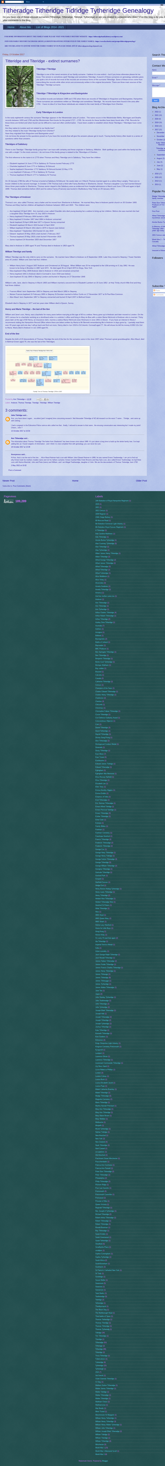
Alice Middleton (101, 576)
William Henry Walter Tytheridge (107, 1425)
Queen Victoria (100, 1204)
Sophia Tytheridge (102, 1257)
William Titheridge (102, 1441)
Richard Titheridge (102, 1214)
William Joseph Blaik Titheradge (107, 1431)
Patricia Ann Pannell (102, 1168)
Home (11, 27)
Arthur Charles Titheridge (104, 612)
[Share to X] (43, 399)
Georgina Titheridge (102, 869)
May (158, 169)
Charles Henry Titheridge (104, 695)
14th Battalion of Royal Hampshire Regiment (112, 501)
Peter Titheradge (101, 1175)
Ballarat (98, 636)
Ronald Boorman (101, 1227)
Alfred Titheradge (101, 566)
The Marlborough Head (103, 1313)
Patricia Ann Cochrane (103, 1165)
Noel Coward (100, 1148)
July (158, 162)
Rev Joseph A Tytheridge (104, 1211)
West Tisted (99, 1411)
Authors (98, 629)
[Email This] (38, 399)
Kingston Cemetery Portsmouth (107, 1047)
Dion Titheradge (101, 741)
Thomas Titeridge (24, 403)
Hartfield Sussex (101, 882)
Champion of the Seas (103, 688)
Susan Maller (100, 1280)
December (161, 133)
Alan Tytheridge (101, 550)
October (160, 140)
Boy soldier (99, 668)
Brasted (98, 672)
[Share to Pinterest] (47, 399)
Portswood (99, 1198)
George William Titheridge (105, 866)
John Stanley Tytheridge (104, 997)
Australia (98, 626)
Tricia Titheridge (101, 1356)
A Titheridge (99, 530)
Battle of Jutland (101, 642)
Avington (98, 632)
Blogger (105, 1461)
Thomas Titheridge (102, 1326)
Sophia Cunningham (102, 1254)
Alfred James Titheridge (104, 563)
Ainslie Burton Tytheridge (104, 540)
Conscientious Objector (104, 721)
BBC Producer (100, 649)
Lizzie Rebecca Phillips (104, 1070)
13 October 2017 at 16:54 (20, 431)
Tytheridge (99, 1365)
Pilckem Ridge (100, 1185)
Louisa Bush (100, 1079)
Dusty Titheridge (101, 751)
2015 (157, 177)
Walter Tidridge (101, 1392)
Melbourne (99, 1122)
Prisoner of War (101, 1201)
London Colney (100, 1076)
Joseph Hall (99, 1014)
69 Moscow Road (101, 520)
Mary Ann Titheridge (102, 1112)
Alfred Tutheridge (101, 573)
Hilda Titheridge (101, 908)
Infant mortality (101, 951)
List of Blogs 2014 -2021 (50, 27)
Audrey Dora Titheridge (104, 622)
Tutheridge (99, 1362)
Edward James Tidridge (104, 764)
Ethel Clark (99, 820)
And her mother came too (104, 596)
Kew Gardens (100, 1037)
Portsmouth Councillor (103, 1194)
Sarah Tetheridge (101, 1241)
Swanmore (99, 1283)
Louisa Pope (100, 1086)
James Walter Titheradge (104, 987)
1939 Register (100, 514)
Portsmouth (99, 1191)
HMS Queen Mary (102, 918)
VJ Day (98, 1382)
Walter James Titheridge (104, 1388)
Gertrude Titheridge (102, 872)
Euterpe (98, 823)
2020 (157, 119)
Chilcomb (98, 705)
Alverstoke (99, 583)
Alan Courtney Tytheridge (104, 543)
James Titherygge (102, 981)
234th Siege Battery (102, 517)
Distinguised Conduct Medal (105, 744)
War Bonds (99, 1408)
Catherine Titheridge (102, 682)
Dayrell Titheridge (101, 734)
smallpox (98, 1250)
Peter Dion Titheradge (103, 1171)
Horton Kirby (100, 935)
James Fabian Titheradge (104, 961)
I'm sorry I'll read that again (105, 938)
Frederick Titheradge (103, 843)
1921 (97, 507)
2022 (157, 112)
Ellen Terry (99, 787)
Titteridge (43, 403)
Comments (159, 295)
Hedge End (99, 885)
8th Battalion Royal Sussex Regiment (109, 527)
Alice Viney (99, 580)
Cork (97, 724)
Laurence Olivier (101, 1056)
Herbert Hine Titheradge (104, 899)
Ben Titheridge (100, 655)
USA (97, 1372)
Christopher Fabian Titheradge (106, 711)
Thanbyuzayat (100, 1306)
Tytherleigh (99, 1369)
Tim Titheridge (100, 1336)
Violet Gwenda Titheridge (104, 1379)
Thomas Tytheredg (102, 1329)
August (160, 158)
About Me (25, 27)
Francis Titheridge (102, 839)
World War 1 (100, 1448)
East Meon (99, 754)
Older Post (141, 480)
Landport (98, 1053)
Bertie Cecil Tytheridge (103, 662)
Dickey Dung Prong (102, 737)
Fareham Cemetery (102, 833)
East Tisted (99, 757)
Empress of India (101, 797)
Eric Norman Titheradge (104, 803)
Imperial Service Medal (104, 945)
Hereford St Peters (102, 905)
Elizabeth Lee (100, 784)
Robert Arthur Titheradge (104, 1218)
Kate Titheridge (101, 1030)
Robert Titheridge (101, 1224)
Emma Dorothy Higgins (104, 790)
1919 (97, 504)
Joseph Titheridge (102, 1020)
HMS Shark (99, 922)
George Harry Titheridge (104, 853)
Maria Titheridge (101, 1102)
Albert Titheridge (101, 557)
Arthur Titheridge (101, 619)
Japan (97, 994)
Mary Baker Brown (102, 1116)
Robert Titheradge (102, 1221)
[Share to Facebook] (45, 399)
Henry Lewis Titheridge (103, 892)
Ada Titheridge (100, 537)
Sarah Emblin (100, 1234)
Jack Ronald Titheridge (104, 958)
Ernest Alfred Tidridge (103, 807)
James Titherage (101, 974)
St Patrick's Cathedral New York (107, 1270)
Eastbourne (99, 761)
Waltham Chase (101, 1402)
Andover (14, 403)
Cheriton (98, 701)
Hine (97, 912)
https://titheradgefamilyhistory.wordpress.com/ (106, 36)
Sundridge (99, 1277)
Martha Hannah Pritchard (104, 1106)
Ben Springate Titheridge (104, 652)
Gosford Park (100, 876)
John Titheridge (101, 1004)
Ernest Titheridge (101, 813)
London (98, 1073)
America (98, 593)
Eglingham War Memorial (104, 774)
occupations (99, 1152)
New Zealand (100, 1142)
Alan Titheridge (101, 547)
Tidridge (98, 1333)
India (97, 948)
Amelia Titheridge (101, 589)
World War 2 (100, 1454)
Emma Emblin (100, 793)
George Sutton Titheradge (105, 859)
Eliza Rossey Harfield (103, 777)
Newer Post (9, 480)
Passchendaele (101, 1162)
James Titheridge (101, 978)
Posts (157, 290)
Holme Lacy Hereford (103, 925)
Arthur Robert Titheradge (104, 616)
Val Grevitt (99, 1375)
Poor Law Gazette (102, 1188)
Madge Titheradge (102, 1096)
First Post (155, 211)
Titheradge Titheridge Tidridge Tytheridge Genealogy (78, 10)
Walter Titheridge (101, 1398)
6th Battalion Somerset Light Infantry (109, 524)
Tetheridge (99, 1303)
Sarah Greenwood (102, 1237)
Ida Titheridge (100, 941)
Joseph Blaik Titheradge (104, 1010)
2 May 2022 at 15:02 (18, 465)
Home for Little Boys (103, 928)
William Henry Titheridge (104, 1421)
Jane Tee (98, 991)
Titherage (98, 1346)
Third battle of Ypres (102, 1316)
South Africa (100, 1260)
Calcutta (98, 675)
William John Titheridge (104, 1428)
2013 (157, 184)
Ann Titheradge (17, 438)
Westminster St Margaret (104, 1415)
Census (98, 685)
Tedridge (98, 1300)
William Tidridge (101, 1434)
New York (98, 1139)
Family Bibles (100, 826)
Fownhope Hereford (102, 836)
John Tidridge (16, 415)
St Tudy (98, 1273)
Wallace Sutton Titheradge (105, 1385)
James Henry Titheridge (104, 971)
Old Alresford (100, 1155)
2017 (157, 130)
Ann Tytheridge (101, 609)
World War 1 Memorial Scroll (106, 1451)
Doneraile (98, 747)
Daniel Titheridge (101, 728)
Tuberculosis (100, 1359)
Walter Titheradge (102, 1395)
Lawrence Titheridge (102, 1060)
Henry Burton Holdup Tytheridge (107, 889)
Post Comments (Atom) (22, 486)
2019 (157, 122)
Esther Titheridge (101, 816)
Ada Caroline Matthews (104, 534)
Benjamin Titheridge (102, 659)
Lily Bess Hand (101, 1066)
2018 (157, 126)
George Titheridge (102, 862)
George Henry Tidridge (103, 856)
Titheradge (99, 1342)
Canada (98, 678)
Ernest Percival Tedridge (104, 810)
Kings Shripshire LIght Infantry (106, 1043)
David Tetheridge (101, 731)
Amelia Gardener (101, 586)
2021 (157, 115)
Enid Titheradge (101, 800)
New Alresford (100, 1135)
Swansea (98, 1287)
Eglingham (99, 770)
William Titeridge (54, 403)
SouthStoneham (101, 1264)
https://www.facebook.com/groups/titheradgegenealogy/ (115, 41)
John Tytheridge (101, 1007)
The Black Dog (100, 1310)
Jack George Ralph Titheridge (106, 955)
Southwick (99, 1267)
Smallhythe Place (102, 1247)
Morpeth (98, 1125)
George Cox (99, 849)
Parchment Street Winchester (106, 1158)
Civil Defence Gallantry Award (106, 718)
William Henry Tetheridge (104, 1418)
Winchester (99, 1444)
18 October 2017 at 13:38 (20, 447)
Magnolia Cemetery (102, 1099)
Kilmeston (99, 1040)
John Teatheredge (102, 1001)
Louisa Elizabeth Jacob (104, 1083)
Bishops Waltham (102, 665)
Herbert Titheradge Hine (104, 902)
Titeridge (35, 403)
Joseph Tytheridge (102, 1024)
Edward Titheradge (102, 767)
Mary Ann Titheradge (103, 1109)
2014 (157, 181)
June (159, 165)
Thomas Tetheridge (102, 1319)
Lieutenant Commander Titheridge (108, 1063)
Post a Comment (15, 470)
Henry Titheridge (101, 895)
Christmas (99, 708)
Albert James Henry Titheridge (106, 553)
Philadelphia (99, 1178)
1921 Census (100, 511)
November (161, 136)
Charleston (99, 698)
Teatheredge (100, 1296)
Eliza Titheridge (101, 780)
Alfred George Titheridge (104, 560)
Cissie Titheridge (101, 714)
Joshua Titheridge (102, 1027)
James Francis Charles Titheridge (108, 968)
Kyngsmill (99, 1050)
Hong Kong (99, 931)
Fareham (98, 830)
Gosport (98, 879)
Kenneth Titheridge (102, 1033)
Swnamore (99, 1290)
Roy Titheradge (101, 1231)
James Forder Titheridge (104, 964)
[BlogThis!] (40, 399)
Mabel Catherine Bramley (104, 1089)
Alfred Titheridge (101, 570)
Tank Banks (99, 1293)
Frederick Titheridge (102, 846)
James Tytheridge (102, 984)
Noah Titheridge (101, 1145)
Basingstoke (100, 639)
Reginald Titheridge (102, 1208)
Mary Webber (100, 1119)
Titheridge (99, 1349)
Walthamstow (100, 1405)
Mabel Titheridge (101, 1093)
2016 (157, 174)
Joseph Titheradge (102, 1017)
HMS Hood (99, 915)
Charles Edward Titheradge (105, 691)
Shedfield (98, 1244)
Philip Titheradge (101, 1181)
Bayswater (99, 645)
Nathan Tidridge (101, 1132)
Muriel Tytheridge (101, 1129)
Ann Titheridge (100, 606)
